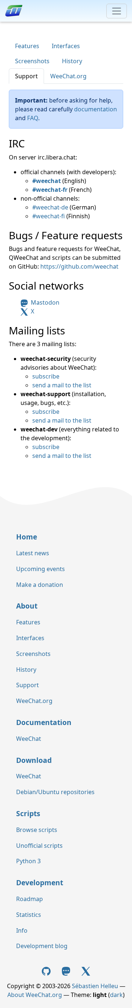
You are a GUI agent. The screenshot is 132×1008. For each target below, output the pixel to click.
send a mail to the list (61, 385)
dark (116, 995)
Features (27, 46)
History (72, 61)
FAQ (32, 118)
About (26, 606)
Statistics (28, 915)
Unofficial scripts (39, 846)
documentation (95, 109)
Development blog (41, 946)
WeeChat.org (68, 76)
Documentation (44, 722)
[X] (86, 970)
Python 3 (28, 861)
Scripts (28, 813)
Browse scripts (36, 830)
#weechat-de (50, 207)
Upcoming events (40, 569)
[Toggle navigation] (116, 11)
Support (26, 76)
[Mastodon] (67, 970)
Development (39, 882)
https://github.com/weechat (79, 266)
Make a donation (39, 585)
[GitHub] (47, 970)
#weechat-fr (49, 190)
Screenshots (32, 61)
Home (26, 537)
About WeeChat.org (34, 995)
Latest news (32, 553)
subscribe (45, 376)
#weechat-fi (48, 216)
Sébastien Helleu (95, 986)
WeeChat (28, 739)
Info (21, 930)
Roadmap (29, 899)
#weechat (46, 181)
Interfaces (66, 46)
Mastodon (44, 302)
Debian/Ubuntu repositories (55, 792)
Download (34, 760)
